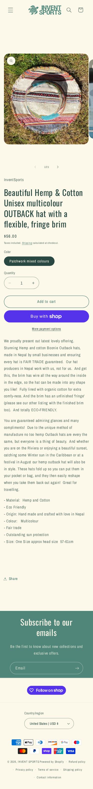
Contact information (49, 777)
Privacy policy (24, 770)
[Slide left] (35, 166)
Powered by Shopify (52, 762)
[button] (10, 10)
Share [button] (13, 578)
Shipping (27, 243)
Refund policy (77, 762)
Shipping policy (72, 770)
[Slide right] (57, 166)
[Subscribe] (77, 668)
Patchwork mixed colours (29, 261)
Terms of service (48, 770)
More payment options (46, 329)
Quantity (9, 273)
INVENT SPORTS (28, 762)
